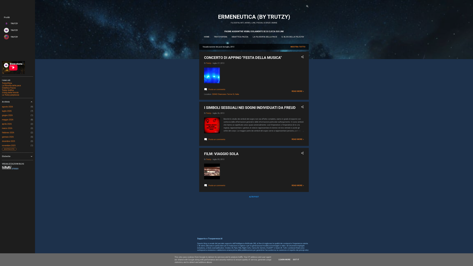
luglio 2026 (7, 111)
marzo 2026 (7, 128)
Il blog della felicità (10, 92)
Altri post (254, 197)
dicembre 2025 (8, 141)
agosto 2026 (7, 107)
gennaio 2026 (8, 137)
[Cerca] (307, 6)
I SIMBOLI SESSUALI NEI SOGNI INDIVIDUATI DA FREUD (250, 107)
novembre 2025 (9, 145)
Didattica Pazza (9, 88)
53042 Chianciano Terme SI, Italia (225, 94)
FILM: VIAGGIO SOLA (221, 154)
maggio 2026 (7, 119)
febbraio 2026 (8, 132)
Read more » (298, 91)
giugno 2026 (7, 115)
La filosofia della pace (265, 37)
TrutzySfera (7, 83)
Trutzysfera (220, 37)
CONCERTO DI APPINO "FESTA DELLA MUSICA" (243, 57)
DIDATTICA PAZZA (240, 37)
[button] (302, 57)
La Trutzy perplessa (10, 95)
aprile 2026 (7, 124)
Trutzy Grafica (8, 90)
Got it (296, 259)
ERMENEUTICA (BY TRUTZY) (254, 17)
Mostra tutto (298, 47)
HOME (206, 37)
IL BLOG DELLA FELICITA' (293, 37)
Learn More (284, 259)
